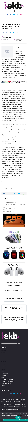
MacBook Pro (4, 375)
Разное (8, 189)
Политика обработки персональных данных (10, 343)
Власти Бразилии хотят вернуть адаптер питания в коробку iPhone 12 (14, 319)
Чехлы (3, 385)
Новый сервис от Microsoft (14, 298)
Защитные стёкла (6, 383)
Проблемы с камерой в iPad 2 (14, 290)
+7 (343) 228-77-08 (11, 208)
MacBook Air (4, 373)
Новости (3, 350)
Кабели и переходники (7, 381)
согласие (20, 415)
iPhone (3, 369)
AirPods (3, 365)
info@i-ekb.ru (10, 212)
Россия (13, 189)
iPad (2, 114)
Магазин (3, 352)
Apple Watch (4, 367)
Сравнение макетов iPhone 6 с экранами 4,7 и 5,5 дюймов (14, 308)
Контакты (3, 357)
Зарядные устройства (7, 379)
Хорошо (18, 417)
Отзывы (3, 355)
